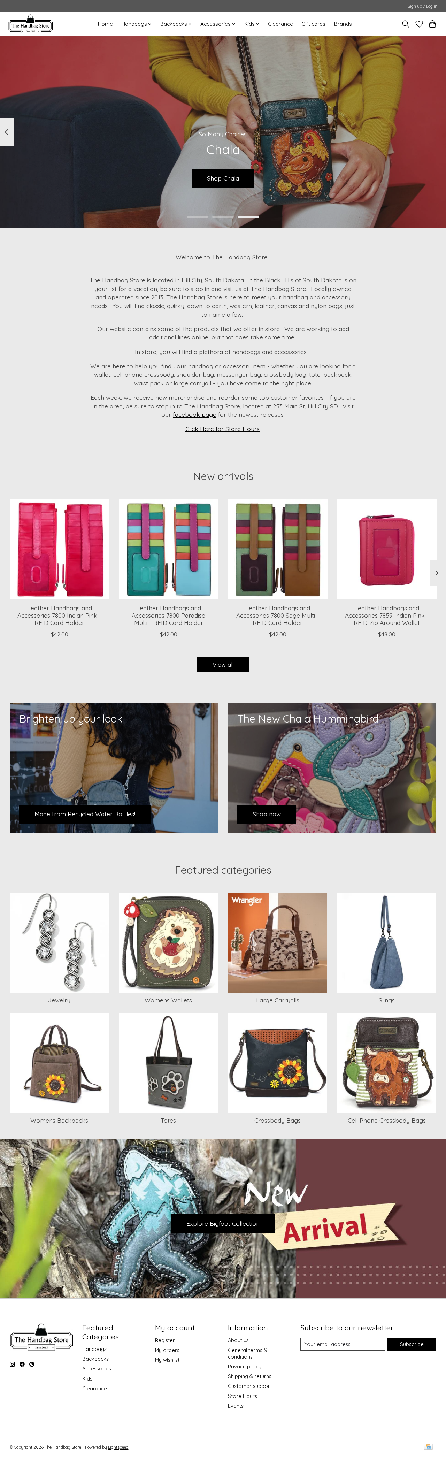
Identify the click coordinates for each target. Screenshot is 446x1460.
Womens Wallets (168, 1000)
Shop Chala (223, 178)
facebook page (194, 414)
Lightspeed (118, 1447)
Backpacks (95, 1358)
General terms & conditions (247, 1353)
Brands (343, 24)
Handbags (94, 1349)
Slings (387, 1000)
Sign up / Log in (422, 6)
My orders (167, 1350)
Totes (168, 1120)
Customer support (250, 1386)
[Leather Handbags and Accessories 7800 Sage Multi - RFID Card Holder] (278, 549)
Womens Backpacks (59, 1120)
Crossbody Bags (277, 1120)
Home (105, 24)
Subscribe (412, 1344)
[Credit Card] (428, 1447)
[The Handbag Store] (30, 23)
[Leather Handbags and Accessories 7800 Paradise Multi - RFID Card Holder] (168, 549)
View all (223, 664)
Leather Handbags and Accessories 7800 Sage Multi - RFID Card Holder (277, 615)
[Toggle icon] (405, 24)
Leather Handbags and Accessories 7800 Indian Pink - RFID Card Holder (59, 615)
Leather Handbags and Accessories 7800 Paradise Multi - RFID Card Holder (168, 615)
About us (238, 1340)
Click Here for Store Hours (222, 429)
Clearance (280, 24)
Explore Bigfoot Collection (223, 1223)
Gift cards (313, 24)
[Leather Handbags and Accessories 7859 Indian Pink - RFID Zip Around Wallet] (387, 549)
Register (165, 1340)
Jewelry (59, 1000)
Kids (87, 1378)
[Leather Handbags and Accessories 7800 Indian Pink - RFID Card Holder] (59, 549)
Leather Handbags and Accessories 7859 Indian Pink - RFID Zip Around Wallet (387, 615)
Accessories (96, 1368)
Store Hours (242, 1396)
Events (236, 1405)
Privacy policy (244, 1366)
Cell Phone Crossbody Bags (387, 1120)
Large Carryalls (277, 1000)
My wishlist (167, 1359)
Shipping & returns (249, 1376)
